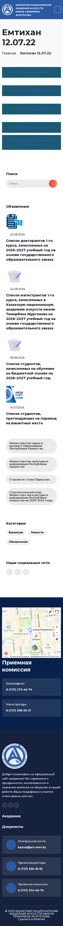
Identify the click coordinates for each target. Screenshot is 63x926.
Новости (37, 532)
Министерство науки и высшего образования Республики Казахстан (26, 446)
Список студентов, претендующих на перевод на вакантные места (31, 418)
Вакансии (16, 532)
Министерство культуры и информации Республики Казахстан (28, 464)
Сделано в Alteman (31, 919)
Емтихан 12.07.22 (35, 53)
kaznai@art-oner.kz (32, 847)
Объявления (18, 541)
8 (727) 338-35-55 (30, 868)
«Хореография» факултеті (31, 127)
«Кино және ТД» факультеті (31, 72)
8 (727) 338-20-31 (18, 710)
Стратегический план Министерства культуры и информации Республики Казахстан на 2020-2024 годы (31, 496)
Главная (9, 53)
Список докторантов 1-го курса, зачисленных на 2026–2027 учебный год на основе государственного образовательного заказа (30, 250)
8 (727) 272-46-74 (19, 689)
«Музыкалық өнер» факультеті (31, 90)
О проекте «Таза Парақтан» (29, 479)
